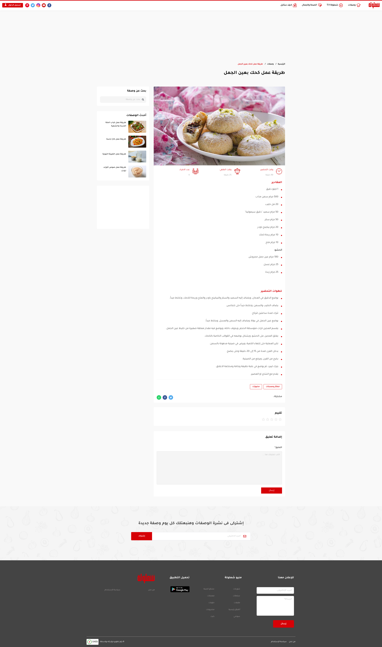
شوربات (236, 589)
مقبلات (237, 603)
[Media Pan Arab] (92, 642)
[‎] (123, 127)
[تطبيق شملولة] (174, 589)
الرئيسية (281, 64)
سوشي (237, 617)
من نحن (151, 590)
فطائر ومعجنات (273, 387)
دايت (212, 617)
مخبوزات (256, 387)
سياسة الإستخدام (112, 590)
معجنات (210, 596)
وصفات (270, 64)
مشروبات (210, 610)
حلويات (211, 603)
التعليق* (278, 447)
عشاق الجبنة (209, 589)
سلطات (236, 596)
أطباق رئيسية (234, 610)
